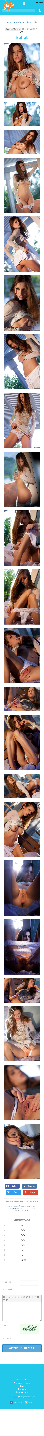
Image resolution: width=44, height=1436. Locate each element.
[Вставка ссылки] (26, 1297)
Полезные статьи (22, 1392)
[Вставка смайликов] (23, 1297)
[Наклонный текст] (6, 1297)
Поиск (22, 1386)
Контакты (22, 1389)
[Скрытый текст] (35, 1297)
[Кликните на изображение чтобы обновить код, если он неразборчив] (29, 1333)
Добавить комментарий (22, 1348)
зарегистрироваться (14, 1208)
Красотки (9, 29)
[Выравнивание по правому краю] (21, 1297)
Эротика (17, 29)
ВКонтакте (18, 1402)
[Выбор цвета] (32, 1297)
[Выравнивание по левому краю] (15, 1297)
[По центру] (18, 1297)
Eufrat (23, 1225)
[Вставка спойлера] (6, 1300)
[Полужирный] (4, 1297)
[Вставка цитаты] (38, 1297)
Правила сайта (22, 1380)
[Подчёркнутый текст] (9, 1297)
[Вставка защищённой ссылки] (29, 1297)
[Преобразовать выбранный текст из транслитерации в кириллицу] (4, 1300)
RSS (30, 1402)
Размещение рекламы (22, 1383)
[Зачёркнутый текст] (12, 1297)
